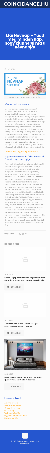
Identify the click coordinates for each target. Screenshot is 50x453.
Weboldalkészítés (12, 413)
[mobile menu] (46, 4)
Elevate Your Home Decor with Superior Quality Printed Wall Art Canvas (23, 378)
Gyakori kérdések (12, 408)
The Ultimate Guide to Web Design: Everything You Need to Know (21, 325)
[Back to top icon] (25, 436)
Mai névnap (9, 410)
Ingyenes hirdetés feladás (15, 415)
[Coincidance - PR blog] (26, 4)
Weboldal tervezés (12, 405)
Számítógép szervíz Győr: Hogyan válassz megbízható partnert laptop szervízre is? (24, 279)
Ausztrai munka (11, 403)
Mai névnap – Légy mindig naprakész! (21, 151)
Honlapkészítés (11, 418)
